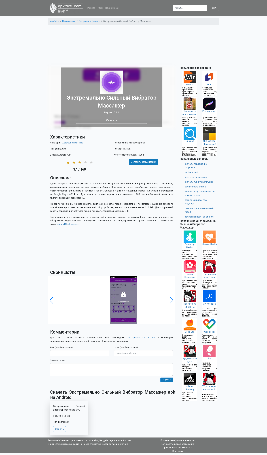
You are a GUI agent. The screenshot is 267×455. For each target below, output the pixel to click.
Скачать (111, 120)
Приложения (112, 8)
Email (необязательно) (126, 347)
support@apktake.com (68, 224)
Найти (214, 8)
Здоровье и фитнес (72, 142)
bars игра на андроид (196, 177)
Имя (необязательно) (61, 347)
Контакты (177, 451)
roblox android (192, 172)
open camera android (195, 186)
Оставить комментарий (143, 162)
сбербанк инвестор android (199, 216)
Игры (100, 8)
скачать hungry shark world (199, 182)
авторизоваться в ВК (141, 337)
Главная (91, 8)
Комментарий (57, 360)
